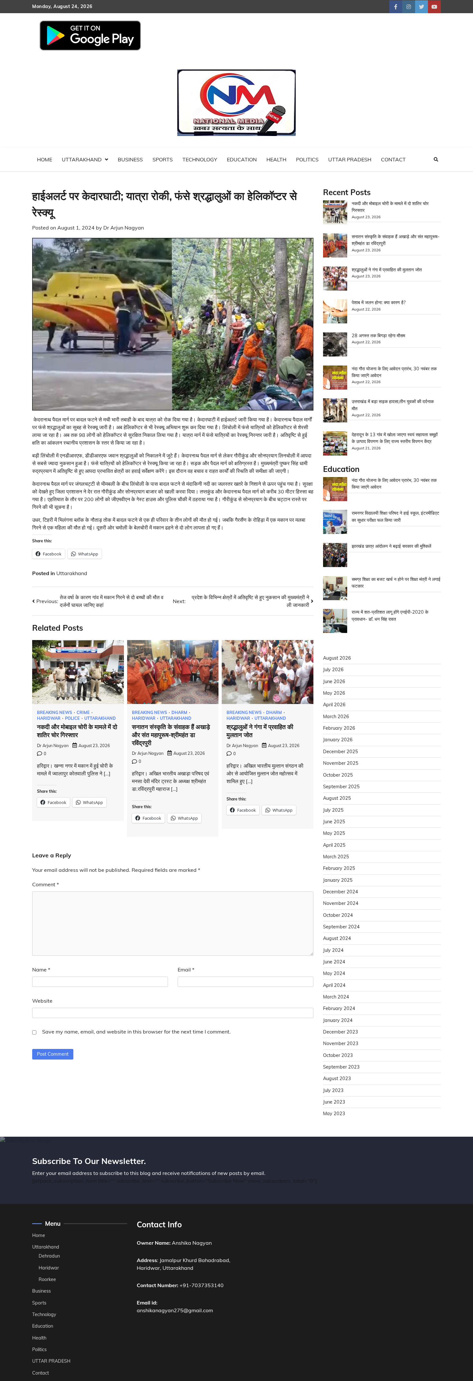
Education (242, 159)
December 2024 (340, 892)
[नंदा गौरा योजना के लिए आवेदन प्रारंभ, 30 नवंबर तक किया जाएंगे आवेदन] (335, 379)
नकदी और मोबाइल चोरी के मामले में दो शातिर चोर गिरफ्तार (77, 731)
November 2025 (340, 763)
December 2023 (340, 1032)
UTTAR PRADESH (349, 159)
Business (130, 159)
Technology (199, 159)
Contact (393, 159)
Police (72, 718)
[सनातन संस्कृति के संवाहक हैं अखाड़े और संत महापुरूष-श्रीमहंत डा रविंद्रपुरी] (335, 246)
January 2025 (338, 880)
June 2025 (334, 822)
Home (44, 159)
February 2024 (339, 1008)
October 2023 (338, 1055)
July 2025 (333, 810)
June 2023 (334, 1102)
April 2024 (334, 985)
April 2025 (334, 845)
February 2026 (339, 728)
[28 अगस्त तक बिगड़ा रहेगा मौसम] (335, 345)
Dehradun (49, 1256)
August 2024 (337, 938)
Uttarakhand (82, 159)
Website (42, 1000)
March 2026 (336, 716)
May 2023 (334, 1113)
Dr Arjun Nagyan (123, 227)
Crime (83, 712)
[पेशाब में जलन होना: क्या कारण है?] (335, 312)
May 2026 (334, 693)
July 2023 (333, 1090)
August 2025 (337, 798)
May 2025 (334, 833)
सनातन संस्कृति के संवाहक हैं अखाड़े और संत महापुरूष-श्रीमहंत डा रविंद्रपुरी (171, 735)
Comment (45, 884)
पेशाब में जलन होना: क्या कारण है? (378, 302)
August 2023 (337, 1078)
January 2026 (338, 740)
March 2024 (336, 997)
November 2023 (340, 1043)
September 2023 (341, 1067)
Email (186, 969)
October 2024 (338, 915)
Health (276, 159)
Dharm (179, 712)
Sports (163, 159)
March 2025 (336, 857)
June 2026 (334, 681)
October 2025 (338, 775)
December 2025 (340, 751)
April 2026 (334, 705)
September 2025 (341, 787)
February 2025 (339, 868)
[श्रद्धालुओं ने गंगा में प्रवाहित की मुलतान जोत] (335, 279)
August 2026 (337, 658)
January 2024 (338, 1020)
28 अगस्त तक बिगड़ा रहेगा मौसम (378, 335)
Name (41, 969)
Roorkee (47, 1279)
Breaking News (54, 712)
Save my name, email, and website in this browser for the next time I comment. (136, 1031)
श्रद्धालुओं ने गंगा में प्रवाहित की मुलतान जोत (387, 270)
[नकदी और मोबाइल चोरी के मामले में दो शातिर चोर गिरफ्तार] (335, 213)
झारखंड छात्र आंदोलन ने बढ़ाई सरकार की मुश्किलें (391, 546)
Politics (307, 159)
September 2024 (341, 927)
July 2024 (333, 950)
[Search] (436, 159)
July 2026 (333, 669)
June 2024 (334, 962)
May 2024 (334, 973)
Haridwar (48, 718)
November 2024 (340, 903)
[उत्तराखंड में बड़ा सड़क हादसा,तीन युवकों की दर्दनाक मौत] (335, 411)
